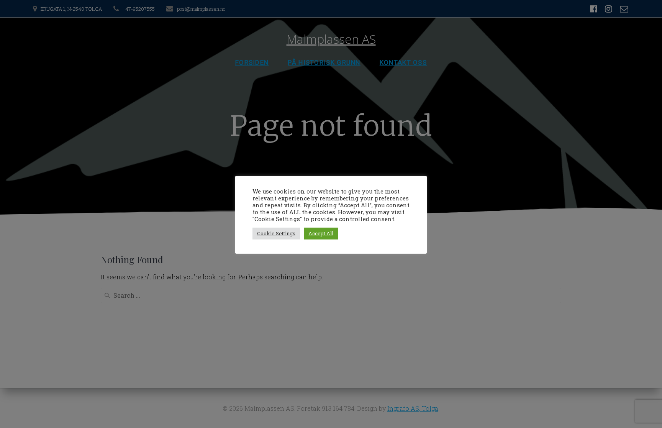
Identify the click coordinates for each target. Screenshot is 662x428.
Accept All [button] (320, 233)
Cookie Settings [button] (276, 233)
